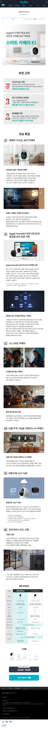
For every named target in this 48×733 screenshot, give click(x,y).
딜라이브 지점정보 (6, 714)
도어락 (35, 19)
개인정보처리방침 (26, 688)
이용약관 (10, 688)
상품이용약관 (17, 688)
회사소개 (4, 688)
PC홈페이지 (4, 697)
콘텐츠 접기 (8, 700)
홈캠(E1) (13, 19)
